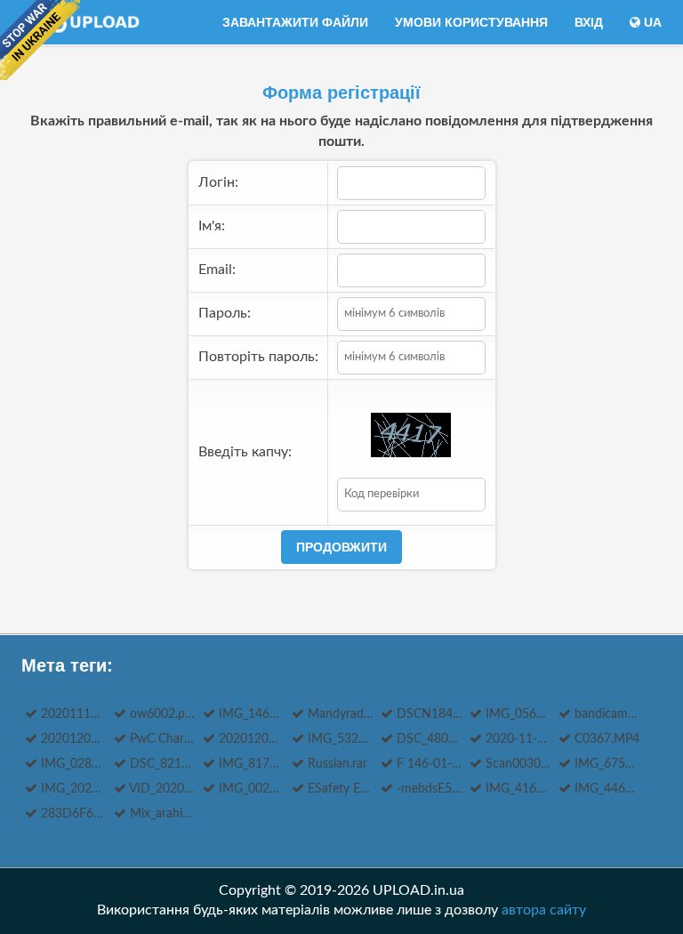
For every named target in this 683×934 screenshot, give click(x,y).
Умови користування (471, 22)
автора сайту (544, 910)
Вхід (589, 22)
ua (651, 22)
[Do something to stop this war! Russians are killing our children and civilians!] (40, 40)
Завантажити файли (295, 22)
